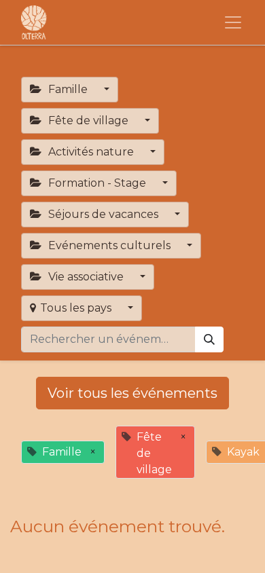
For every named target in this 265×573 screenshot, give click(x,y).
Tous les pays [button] (77, 307)
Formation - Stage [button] (97, 183)
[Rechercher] (209, 339)
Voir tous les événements (132, 393)
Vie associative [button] (86, 276)
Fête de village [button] (88, 120)
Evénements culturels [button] (109, 245)
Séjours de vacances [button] (103, 214)
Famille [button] (68, 89)
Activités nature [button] (91, 151)
